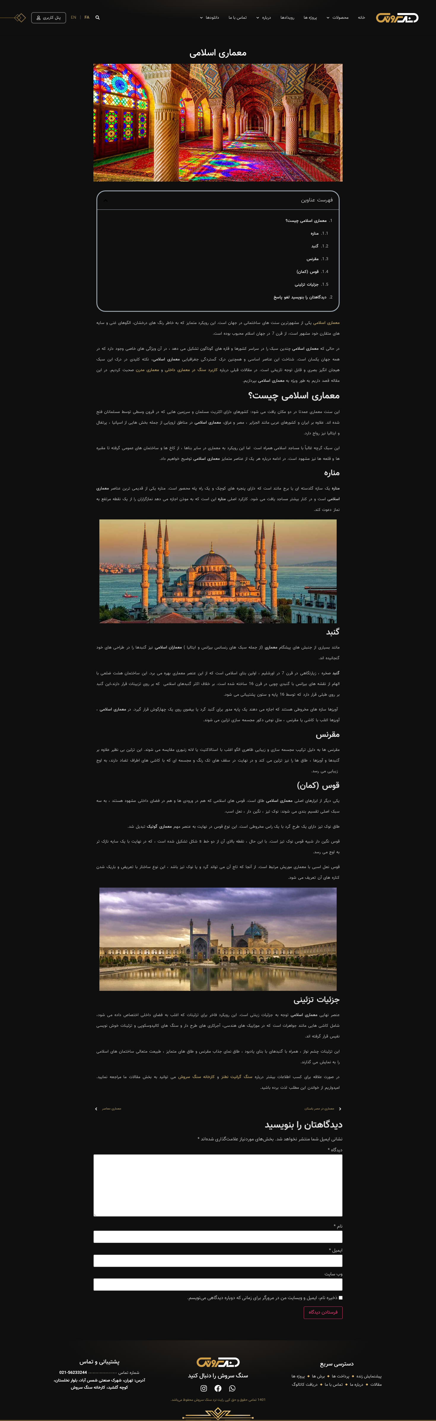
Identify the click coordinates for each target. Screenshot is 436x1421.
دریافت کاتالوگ (305, 1385)
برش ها (318, 1376)
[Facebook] (218, 1388)
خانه (361, 18)
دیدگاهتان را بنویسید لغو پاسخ (300, 297)
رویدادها (287, 18)
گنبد (315, 246)
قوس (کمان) (308, 272)
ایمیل (336, 1250)
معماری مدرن (147, 370)
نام (338, 1226)
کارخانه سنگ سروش (196, 1077)
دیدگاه (335, 1150)
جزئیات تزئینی (307, 285)
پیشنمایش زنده (369, 1376)
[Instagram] (203, 1388)
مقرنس (313, 259)
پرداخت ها (340, 1376)
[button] (97, 17)
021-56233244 (73, 1373)
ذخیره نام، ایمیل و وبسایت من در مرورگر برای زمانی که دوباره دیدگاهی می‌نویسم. (262, 1298)
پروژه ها (310, 18)
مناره (315, 234)
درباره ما (356, 1385)
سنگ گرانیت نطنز (236, 1077)
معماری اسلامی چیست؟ (306, 221)
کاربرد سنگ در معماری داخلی (191, 370)
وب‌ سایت (333, 1274)
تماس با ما (238, 18)
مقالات (376, 1385)
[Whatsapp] (232, 1388)
